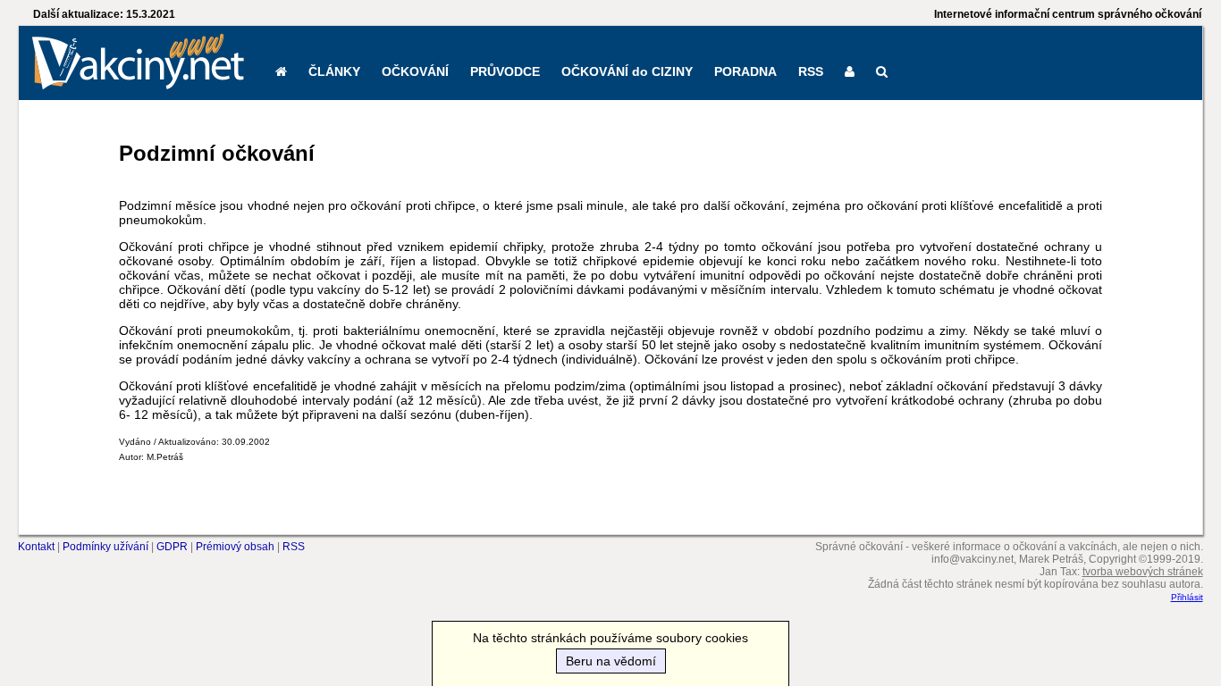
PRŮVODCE (505, 71)
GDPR (172, 546)
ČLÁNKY (334, 71)
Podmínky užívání (105, 546)
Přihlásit (1187, 597)
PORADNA (745, 71)
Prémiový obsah (235, 546)
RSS (810, 71)
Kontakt (36, 546)
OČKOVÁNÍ (415, 71)
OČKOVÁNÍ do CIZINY (627, 71)
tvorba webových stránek (1142, 571)
